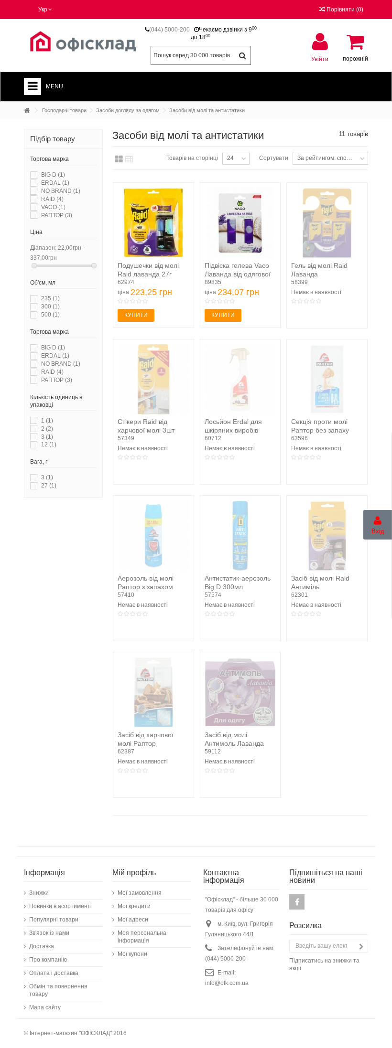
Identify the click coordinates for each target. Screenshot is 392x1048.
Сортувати (273, 158)
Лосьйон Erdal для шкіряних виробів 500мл (233, 430)
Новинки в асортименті (60, 906)
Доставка (41, 946)
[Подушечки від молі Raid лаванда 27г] (153, 223)
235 (50, 298)
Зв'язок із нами (49, 933)
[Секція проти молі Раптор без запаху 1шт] (327, 379)
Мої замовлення (140, 892)
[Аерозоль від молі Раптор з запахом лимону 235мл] (153, 536)
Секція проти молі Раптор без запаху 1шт (320, 430)
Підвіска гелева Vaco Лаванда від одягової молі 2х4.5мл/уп (238, 274)
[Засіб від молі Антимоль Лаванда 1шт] (240, 692)
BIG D (53, 174)
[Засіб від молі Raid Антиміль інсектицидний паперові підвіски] (327, 536)
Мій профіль (134, 872)
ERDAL (55, 183)
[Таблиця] (129, 159)
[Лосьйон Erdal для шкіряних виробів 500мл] (240, 379)
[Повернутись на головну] (27, 110)
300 (50, 306)
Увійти (319, 59)
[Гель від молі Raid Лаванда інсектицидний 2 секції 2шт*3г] (327, 223)
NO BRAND (60, 191)
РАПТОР (56, 215)
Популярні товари (53, 919)
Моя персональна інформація (142, 937)
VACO (53, 207)
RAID (52, 199)
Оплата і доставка (53, 973)
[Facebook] (297, 902)
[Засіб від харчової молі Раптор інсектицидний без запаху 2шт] (153, 692)
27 (48, 485)
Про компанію (48, 959)
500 (50, 314)
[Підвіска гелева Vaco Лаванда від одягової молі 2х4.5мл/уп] (240, 223)
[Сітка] (119, 159)
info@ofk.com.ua (227, 983)
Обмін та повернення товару (58, 990)
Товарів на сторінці (192, 158)
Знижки (39, 892)
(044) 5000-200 (169, 29)
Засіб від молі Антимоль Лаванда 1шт (234, 743)
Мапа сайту (45, 1007)
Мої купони (132, 954)
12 (48, 444)
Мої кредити (134, 906)
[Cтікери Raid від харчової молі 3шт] (153, 379)
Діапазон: (43, 247)
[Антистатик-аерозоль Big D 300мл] (240, 536)
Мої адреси (133, 919)
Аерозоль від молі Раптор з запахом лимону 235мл (146, 586)
